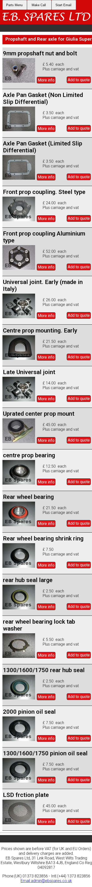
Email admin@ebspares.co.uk (46, 880)
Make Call (39, 5)
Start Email (63, 5)
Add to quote (79, 80)
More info (46, 80)
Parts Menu (14, 5)
